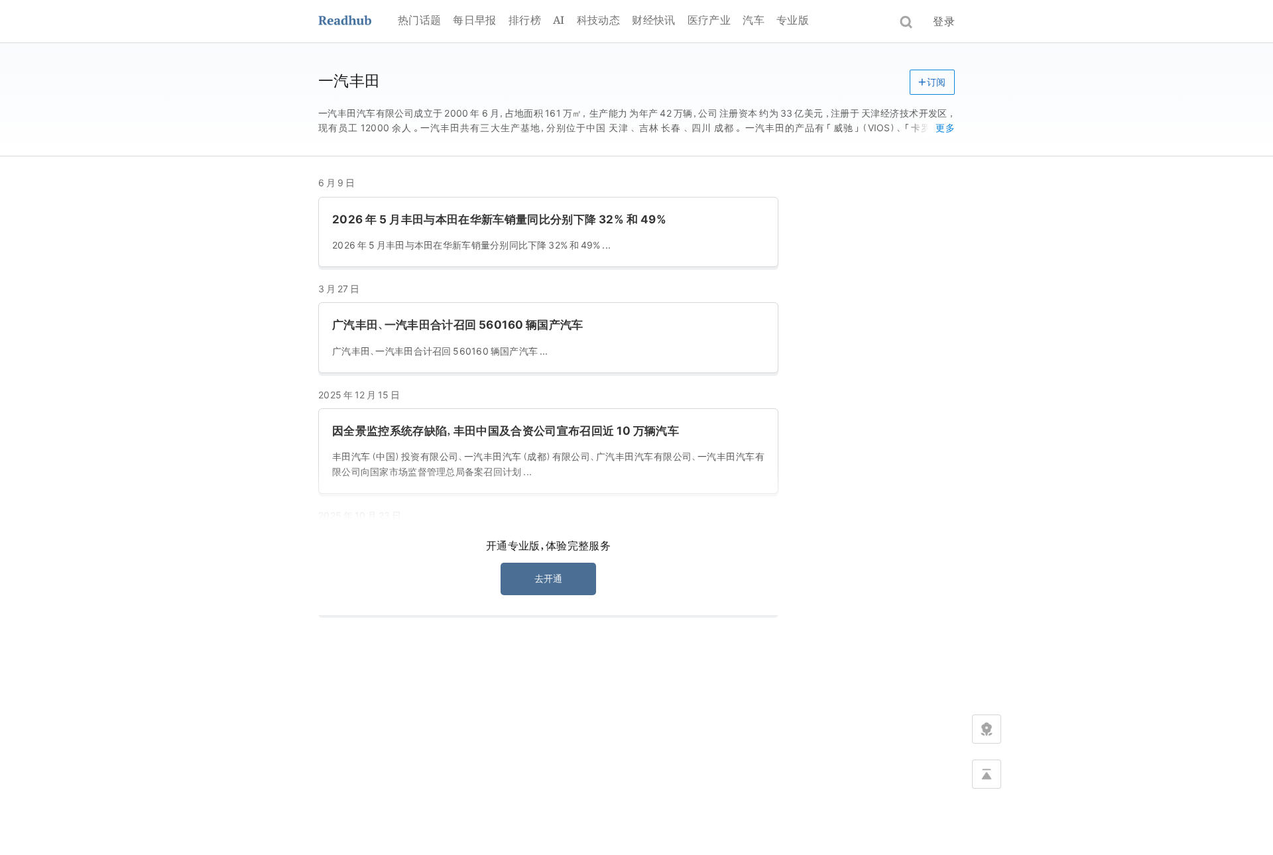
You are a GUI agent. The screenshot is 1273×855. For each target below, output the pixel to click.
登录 (944, 21)
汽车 (753, 20)
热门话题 (419, 20)
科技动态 (598, 20)
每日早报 (474, 20)
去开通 (548, 578)
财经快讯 (653, 20)
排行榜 (525, 20)
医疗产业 (709, 20)
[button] (932, 82)
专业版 (792, 20)
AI (559, 20)
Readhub (358, 22)
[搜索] (906, 22)
